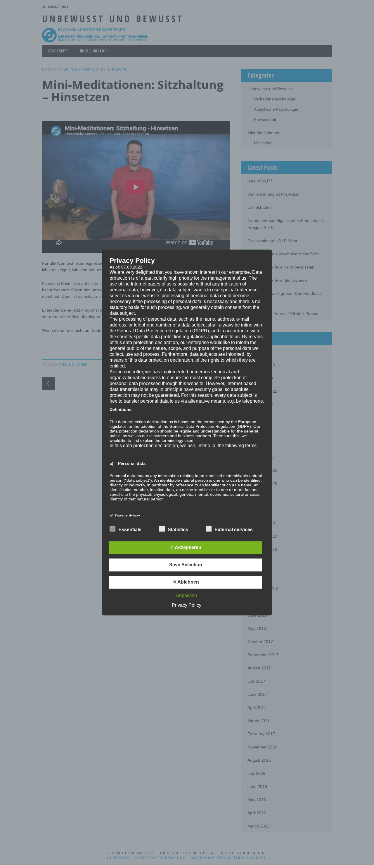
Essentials (129, 529)
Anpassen (186, 595)
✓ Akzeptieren (185, 547)
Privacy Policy (186, 605)
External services (233, 529)
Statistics (178, 529)
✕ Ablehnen (186, 582)
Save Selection (185, 565)
